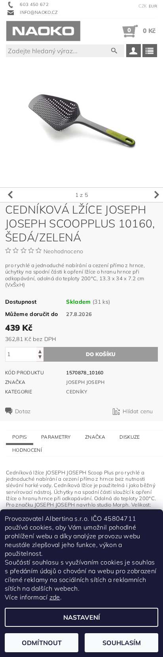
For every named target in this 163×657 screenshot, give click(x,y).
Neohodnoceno (63, 251)
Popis (19, 437)
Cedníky (76, 392)
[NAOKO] (43, 31)
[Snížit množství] (40, 358)
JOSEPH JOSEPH (85, 382)
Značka (95, 437)
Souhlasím (121, 643)
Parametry (56, 437)
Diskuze (129, 437)
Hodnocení (27, 450)
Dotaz (23, 411)
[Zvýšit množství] (40, 351)
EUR (153, 6)
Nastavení (81, 617)
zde (54, 597)
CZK (142, 6)
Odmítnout (42, 643)
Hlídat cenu (138, 411)
